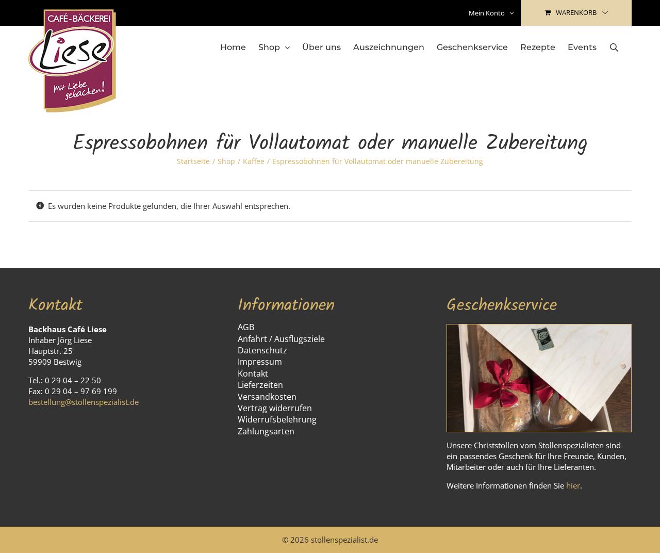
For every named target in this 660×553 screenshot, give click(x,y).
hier (573, 485)
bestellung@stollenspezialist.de (83, 402)
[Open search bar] (614, 47)
